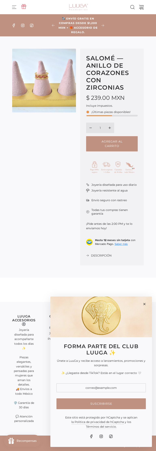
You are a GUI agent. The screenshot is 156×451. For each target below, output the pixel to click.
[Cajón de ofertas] (23, 6)
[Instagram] (22, 25)
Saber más (121, 244)
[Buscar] (132, 7)
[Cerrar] (144, 304)
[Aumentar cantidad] (109, 127)
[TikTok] (31, 25)
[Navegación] (14, 7)
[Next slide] (103, 25)
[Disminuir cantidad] (90, 127)
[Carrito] (141, 7)
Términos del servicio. (101, 426)
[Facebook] (13, 25)
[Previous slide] (53, 25)
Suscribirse (101, 403)
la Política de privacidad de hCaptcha (97, 422)
